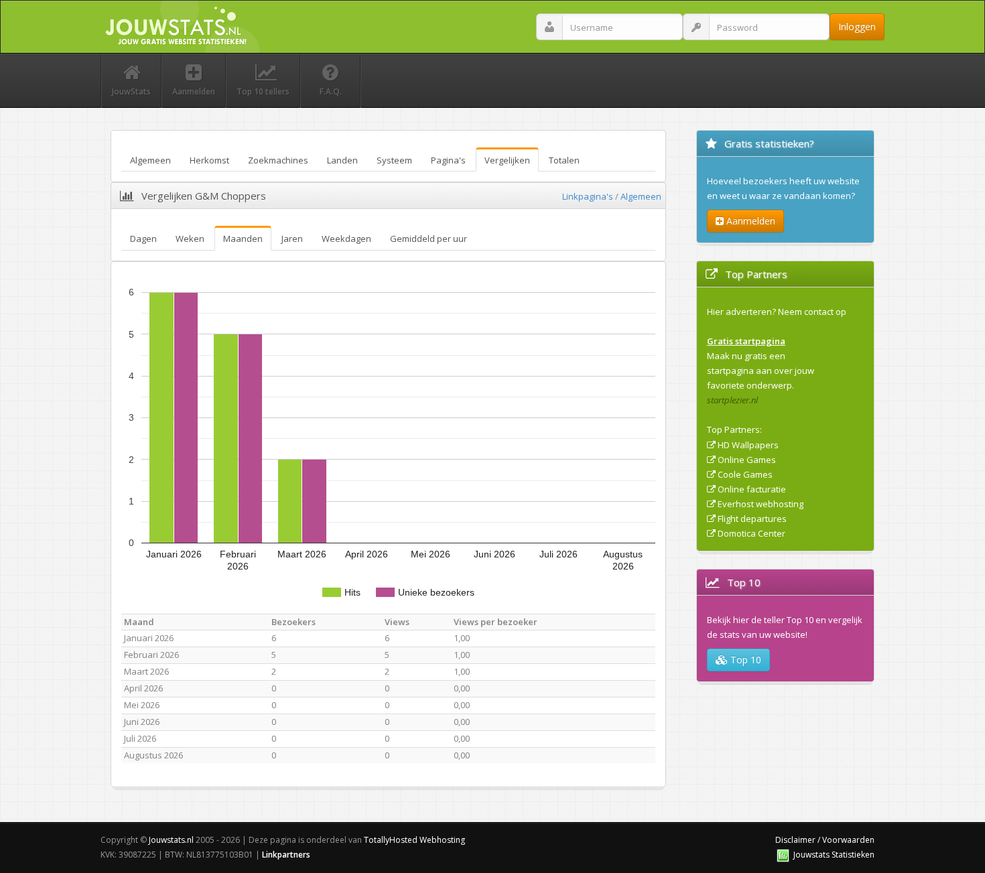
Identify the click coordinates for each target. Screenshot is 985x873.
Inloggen (857, 26)
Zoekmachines (278, 160)
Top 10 (744, 659)
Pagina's (448, 160)
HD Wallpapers (748, 445)
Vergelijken (507, 160)
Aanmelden (749, 220)
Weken (190, 238)
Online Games (747, 460)
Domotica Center (751, 533)
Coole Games (745, 474)
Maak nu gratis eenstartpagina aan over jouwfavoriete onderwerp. (760, 370)
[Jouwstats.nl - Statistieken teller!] (783, 854)
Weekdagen (346, 238)
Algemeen (150, 160)
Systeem (394, 160)
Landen (342, 160)
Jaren (292, 238)
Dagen (143, 238)
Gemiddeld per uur (428, 238)
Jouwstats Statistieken (833, 854)
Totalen (564, 160)
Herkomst (209, 160)
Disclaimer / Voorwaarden (824, 840)
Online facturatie (752, 489)
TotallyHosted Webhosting (414, 840)
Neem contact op (812, 312)
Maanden (243, 238)
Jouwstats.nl (171, 840)
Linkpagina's (587, 196)
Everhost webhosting (760, 504)
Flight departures (752, 519)
